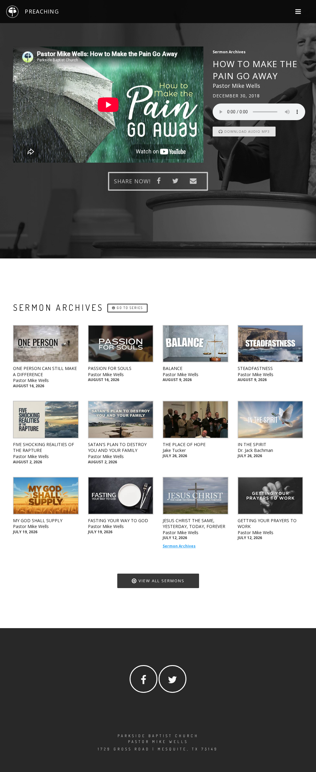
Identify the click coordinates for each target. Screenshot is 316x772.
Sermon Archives (179, 546)
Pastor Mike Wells (31, 380)
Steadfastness (255, 368)
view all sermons (161, 580)
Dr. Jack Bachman (255, 450)
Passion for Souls (109, 368)
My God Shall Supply (37, 520)
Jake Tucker (174, 450)
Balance (172, 368)
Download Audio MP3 (246, 131)
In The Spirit (252, 444)
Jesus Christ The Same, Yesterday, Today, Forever (194, 524)
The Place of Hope (184, 444)
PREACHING (42, 11)
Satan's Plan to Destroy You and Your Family (117, 447)
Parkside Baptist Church (158, 735)
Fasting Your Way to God (118, 520)
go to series (129, 308)
